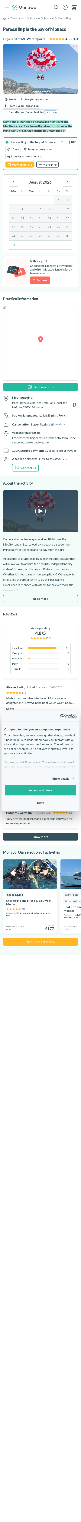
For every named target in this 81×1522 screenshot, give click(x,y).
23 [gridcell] (67, 227)
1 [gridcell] (59, 200)
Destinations (18, 18)
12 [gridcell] (31, 218)
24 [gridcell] (13, 236)
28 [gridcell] (49, 236)
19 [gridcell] (31, 227)
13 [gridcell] (40, 218)
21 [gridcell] (49, 227)
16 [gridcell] (67, 218)
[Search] (56, 7)
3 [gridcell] (13, 209)
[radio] (40, 153)
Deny (40, 802)
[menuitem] (74, 7)
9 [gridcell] (68, 209)
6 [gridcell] (40, 209)
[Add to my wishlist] (75, 47)
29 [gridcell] (58, 236)
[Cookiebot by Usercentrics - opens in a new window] (60, 716)
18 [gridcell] (22, 227)
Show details (60, 778)
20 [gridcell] (40, 227)
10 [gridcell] (13, 218)
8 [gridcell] (59, 209)
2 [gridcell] (68, 200)
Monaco (35, 18)
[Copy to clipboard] (74, 405)
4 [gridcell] (22, 209)
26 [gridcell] (31, 236)
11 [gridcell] (22, 218)
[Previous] (13, 182)
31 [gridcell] (13, 245)
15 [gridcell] (58, 218)
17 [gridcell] (13, 227)
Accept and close (40, 790)
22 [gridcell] (58, 227)
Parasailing (64, 18)
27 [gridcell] (40, 236)
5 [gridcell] (31, 209)
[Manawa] (24, 7)
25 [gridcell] (22, 236)
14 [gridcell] (49, 218)
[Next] (67, 182)
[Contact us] (65, 7)
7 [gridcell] (49, 209)
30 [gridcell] (67, 236)
